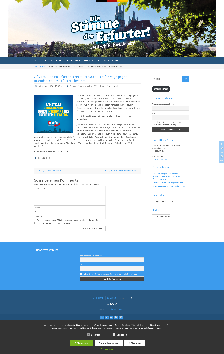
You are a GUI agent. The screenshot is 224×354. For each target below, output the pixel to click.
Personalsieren (107, 349)
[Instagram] (221, 156)
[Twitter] (221, 148)
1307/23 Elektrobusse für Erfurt (53, 171)
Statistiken (122, 335)
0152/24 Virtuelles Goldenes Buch (120, 171)
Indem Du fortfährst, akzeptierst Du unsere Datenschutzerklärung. (168, 123)
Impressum (111, 298)
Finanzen (81, 86)
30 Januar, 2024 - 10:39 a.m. (51, 86)
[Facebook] (221, 143)
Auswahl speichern (108, 343)
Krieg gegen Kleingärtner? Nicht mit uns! (169, 186)
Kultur (89, 86)
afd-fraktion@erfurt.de (161, 159)
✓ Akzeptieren (81, 343)
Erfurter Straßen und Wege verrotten (168, 183)
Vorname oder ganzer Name (163, 104)
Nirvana (113, 309)
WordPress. (122, 309)
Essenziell (96, 335)
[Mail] (221, 160)
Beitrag (43, 67)
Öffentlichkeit (99, 86)
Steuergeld (112, 86)
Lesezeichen (44, 158)
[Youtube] (221, 152)
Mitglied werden (161, 89)
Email (154, 113)
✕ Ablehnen (134, 343)
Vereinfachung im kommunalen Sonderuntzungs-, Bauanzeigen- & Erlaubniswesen (166, 176)
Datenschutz (97, 298)
